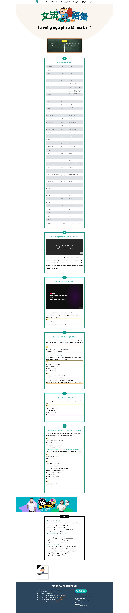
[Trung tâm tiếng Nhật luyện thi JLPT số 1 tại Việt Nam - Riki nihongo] (36, 2)
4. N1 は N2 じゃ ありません (71, 45)
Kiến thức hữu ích (84, 2)
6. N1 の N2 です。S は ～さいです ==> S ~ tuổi (72, 47)
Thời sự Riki (91, 2)
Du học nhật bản (76, 2)
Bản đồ (62, 591)
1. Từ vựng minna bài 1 (52, 43)
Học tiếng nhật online (54, 2)
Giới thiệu (46, 2)
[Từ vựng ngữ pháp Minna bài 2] (43, 572)
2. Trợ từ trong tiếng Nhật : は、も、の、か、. (73, 43)
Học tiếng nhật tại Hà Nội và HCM (65, 2)
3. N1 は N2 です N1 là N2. (53, 45)
